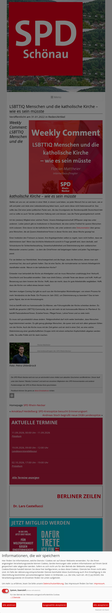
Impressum (99, 583)
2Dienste (15, 597)
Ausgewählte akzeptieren (54, 605)
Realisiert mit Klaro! (102, 610)
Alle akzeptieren (101, 605)
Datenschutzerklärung (53, 583)
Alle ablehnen (9, 605)
